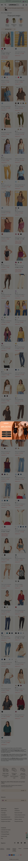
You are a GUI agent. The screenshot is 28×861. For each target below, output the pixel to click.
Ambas (6, 436)
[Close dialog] (26, 422)
